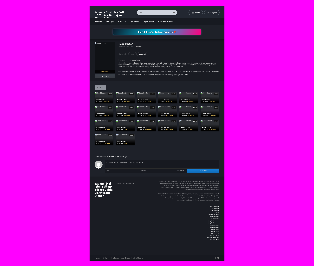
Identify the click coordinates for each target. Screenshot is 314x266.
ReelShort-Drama (165, 21)
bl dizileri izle (215, 210)
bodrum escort (215, 235)
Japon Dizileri (148, 21)
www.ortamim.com (213, 237)
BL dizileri (122, 21)
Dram (132, 54)
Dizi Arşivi (110, 21)
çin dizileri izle (215, 208)
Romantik (142, 54)
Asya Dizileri (134, 21)
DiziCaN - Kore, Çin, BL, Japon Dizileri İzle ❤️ (157, 32)
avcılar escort (215, 219)
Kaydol (197, 13)
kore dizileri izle (214, 206)
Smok (217, 212)
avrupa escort (215, 233)
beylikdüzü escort (214, 214)
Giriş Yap (213, 13)
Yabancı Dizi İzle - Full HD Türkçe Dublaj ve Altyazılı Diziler (109, 15)
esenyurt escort (214, 217)
